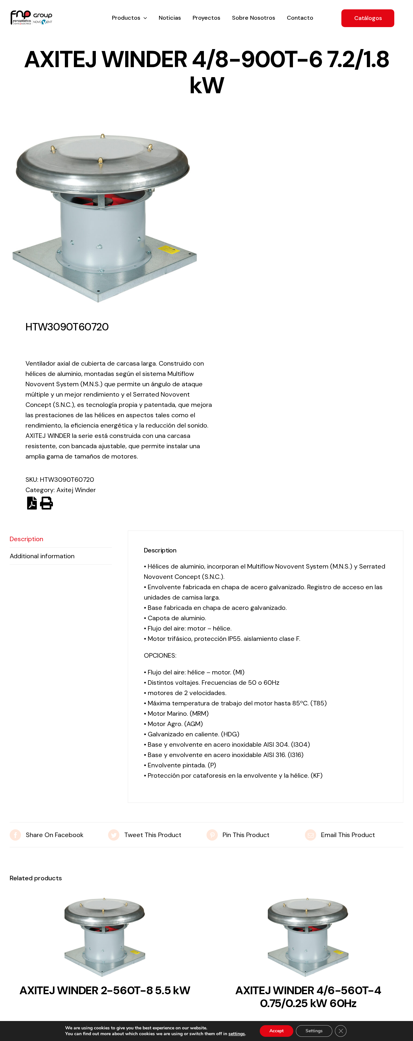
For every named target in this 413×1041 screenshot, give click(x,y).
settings (236, 1034)
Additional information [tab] (42, 556)
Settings (314, 1031)
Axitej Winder (76, 490)
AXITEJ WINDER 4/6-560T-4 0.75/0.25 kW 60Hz (308, 997)
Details (104, 939)
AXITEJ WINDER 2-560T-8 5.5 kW (104, 990)
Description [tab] (26, 539)
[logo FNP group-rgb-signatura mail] (31, 13)
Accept (276, 1031)
